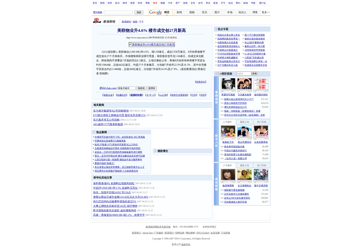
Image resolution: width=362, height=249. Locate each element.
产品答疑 (225, 232)
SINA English (202, 232)
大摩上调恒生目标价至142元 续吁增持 (115, 206)
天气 (223, 3)
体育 (110, 3)
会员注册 (215, 232)
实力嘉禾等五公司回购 (106, 119)
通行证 (262, 3)
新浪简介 (136, 232)
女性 (193, 3)
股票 (132, 3)
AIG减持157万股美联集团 (108, 124)
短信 (230, 3)
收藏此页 (121, 95)
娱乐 (117, 3)
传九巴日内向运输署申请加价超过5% (114, 201)
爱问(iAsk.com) (108, 88)
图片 (217, 12)
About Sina (148, 232)
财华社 (173, 37)
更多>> (266, 12)
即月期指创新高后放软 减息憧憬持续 (114, 210)
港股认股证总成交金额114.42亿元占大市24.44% (120, 197)
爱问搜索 (97, 12)
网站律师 (190, 232)
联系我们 (169, 232)
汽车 (170, 3)
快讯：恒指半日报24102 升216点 (112, 192)
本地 (229, 12)
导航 (253, 3)
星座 (215, 3)
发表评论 (200, 82)
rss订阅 (163, 95)
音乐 (204, 12)
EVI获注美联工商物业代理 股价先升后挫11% (119, 115)
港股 (135, 21)
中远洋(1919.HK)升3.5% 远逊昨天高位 (115, 188)
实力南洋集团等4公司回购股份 (111, 110)
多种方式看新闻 (179, 95)
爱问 (238, 3)
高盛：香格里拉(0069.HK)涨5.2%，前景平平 (119, 215)
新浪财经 (126, 21)
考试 (208, 3)
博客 (147, 3)
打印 (194, 95)
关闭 (203, 95)
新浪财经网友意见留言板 (158, 226)
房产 (178, 3)
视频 (162, 3)
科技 (140, 3)
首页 (95, 3)
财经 (125, 3)
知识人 (242, 12)
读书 (200, 3)
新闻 (102, 3)
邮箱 (245, 3)
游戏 (185, 3)
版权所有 (185, 244)
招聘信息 (179, 232)
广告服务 (158, 232)
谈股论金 (108, 95)
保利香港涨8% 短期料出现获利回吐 (113, 183)
